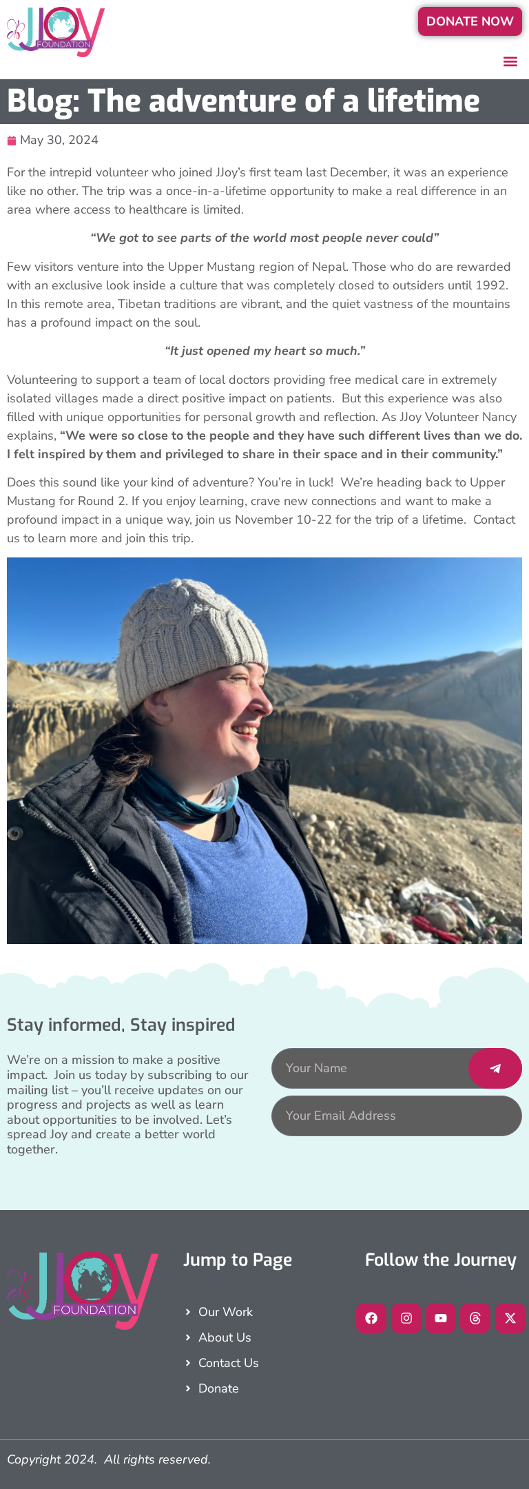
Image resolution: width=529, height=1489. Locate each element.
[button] (510, 61)
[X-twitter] (510, 1318)
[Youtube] (441, 1318)
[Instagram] (406, 1318)
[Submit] (495, 1068)
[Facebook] (371, 1318)
